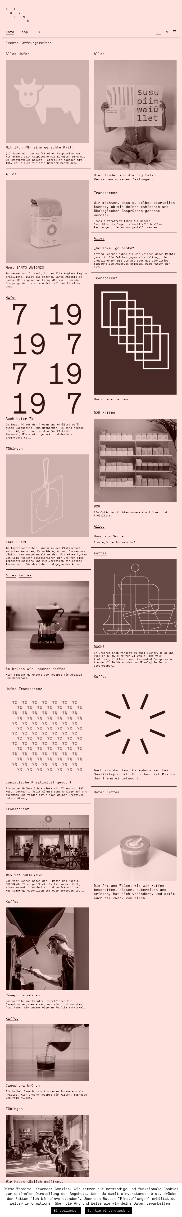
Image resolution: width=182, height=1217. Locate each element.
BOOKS (133, 655)
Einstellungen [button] (66, 1210)
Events (12, 42)
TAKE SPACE (46, 553)
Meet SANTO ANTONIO (46, 276)
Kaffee (25, 575)
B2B (36, 31)
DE (158, 31)
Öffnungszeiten (37, 42)
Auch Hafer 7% (45, 427)
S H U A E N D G (17, 14)
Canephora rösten (46, 1001)
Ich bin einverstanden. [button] (108, 1210)
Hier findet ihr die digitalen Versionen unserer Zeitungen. (125, 177)
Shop (23, 31)
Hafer (24, 53)
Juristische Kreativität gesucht (46, 790)
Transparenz (105, 192)
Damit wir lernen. (112, 399)
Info (10, 31)
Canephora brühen (46, 1091)
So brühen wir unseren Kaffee (44, 673)
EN (166, 31)
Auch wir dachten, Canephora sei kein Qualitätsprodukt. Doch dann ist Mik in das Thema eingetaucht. (134, 774)
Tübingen (14, 448)
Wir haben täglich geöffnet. (34, 1181)
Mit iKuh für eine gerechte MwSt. (45, 155)
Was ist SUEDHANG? (45, 882)
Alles (11, 53)
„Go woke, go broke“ (134, 257)
